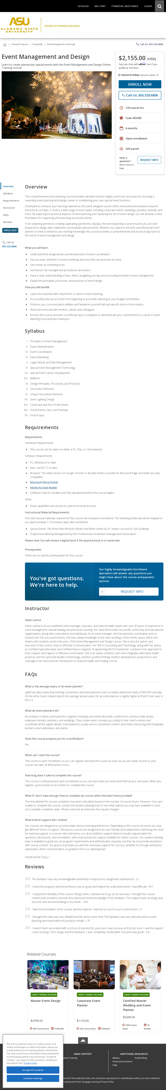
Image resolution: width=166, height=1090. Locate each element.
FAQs (6, 214)
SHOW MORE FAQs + (37, 857)
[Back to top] (83, 1053)
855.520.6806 (9, 246)
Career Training (69, 1057)
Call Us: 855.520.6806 (149, 44)
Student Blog (140, 1057)
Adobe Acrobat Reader (43, 487)
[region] (33, 1061)
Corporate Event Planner (88, 1003)
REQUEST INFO (149, 160)
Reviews (7, 222)
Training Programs (19, 44)
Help (115, 1065)
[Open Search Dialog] (159, 6)
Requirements (11, 200)
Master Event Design (45, 1001)
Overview (8, 186)
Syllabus (8, 193)
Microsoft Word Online (44, 482)
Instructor (9, 207)
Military (116, 1057)
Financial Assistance (122, 1061)
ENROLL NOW (140, 84)
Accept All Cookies (33, 1070)
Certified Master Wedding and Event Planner (137, 1005)
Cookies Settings (33, 1078)
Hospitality (38, 44)
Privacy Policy (107, 1081)
